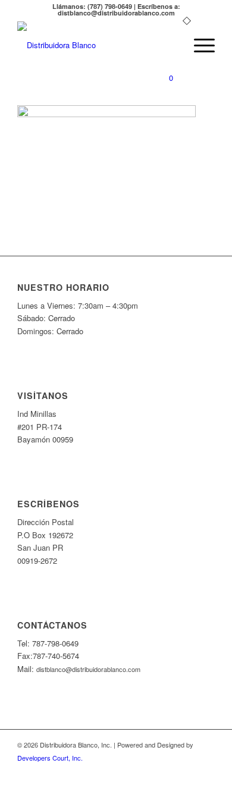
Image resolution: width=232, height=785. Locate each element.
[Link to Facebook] (206, 770)
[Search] (170, 45)
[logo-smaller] (96, 45)
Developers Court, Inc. (50, 757)
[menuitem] (170, 45)
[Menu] (198, 45)
